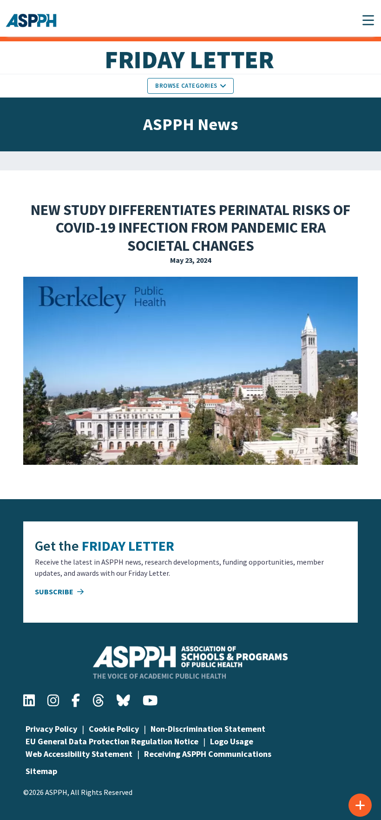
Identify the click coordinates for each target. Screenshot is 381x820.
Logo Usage (231, 741)
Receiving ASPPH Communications (207, 753)
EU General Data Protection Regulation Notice (112, 741)
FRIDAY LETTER (128, 545)
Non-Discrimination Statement (208, 728)
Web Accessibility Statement (79, 753)
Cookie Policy (114, 728)
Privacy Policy (51, 728)
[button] (368, 20)
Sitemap (41, 771)
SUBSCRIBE (55, 591)
